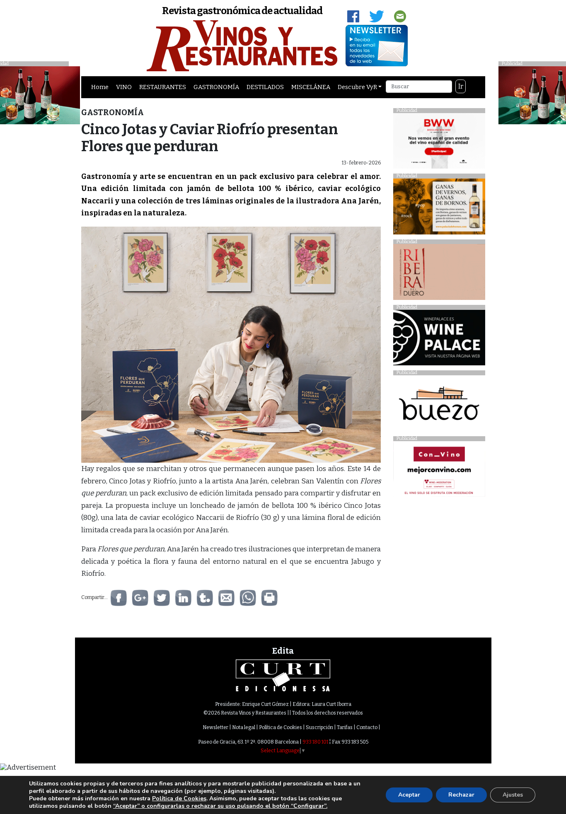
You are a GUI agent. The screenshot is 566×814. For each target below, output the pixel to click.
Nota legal (243, 727)
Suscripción (319, 727)
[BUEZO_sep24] (439, 405)
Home (100, 87)
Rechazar (461, 795)
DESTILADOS (265, 87)
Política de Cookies (280, 727)
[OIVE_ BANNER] (439, 471)
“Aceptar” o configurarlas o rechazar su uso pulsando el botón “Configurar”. (220, 806)
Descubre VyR (357, 87)
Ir (460, 86)
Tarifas (345, 727)
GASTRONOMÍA (216, 87)
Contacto (366, 727)
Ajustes (513, 795)
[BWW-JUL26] (439, 142)
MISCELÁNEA (310, 87)
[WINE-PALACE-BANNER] (439, 340)
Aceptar (409, 795)
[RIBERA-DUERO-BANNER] (439, 274)
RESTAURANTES (162, 87)
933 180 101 (315, 742)
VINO (124, 87)
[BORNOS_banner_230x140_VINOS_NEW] (439, 208)
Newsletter (215, 727)
